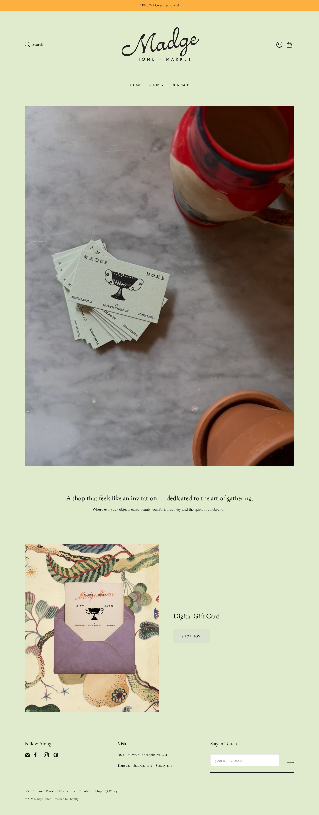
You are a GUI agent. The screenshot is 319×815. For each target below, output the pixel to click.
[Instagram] (46, 756)
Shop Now (192, 636)
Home (135, 85)
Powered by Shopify (65, 799)
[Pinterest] (55, 756)
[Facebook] (35, 756)
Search (29, 791)
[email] (27, 756)
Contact (180, 85)
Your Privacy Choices (53, 791)
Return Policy (81, 791)
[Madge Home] (159, 44)
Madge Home (43, 799)
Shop (154, 85)
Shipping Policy (106, 791)
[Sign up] (290, 762)
